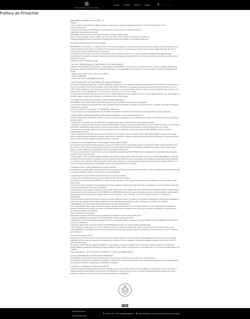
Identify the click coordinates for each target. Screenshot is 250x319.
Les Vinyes (126, 5)
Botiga (147, 5)
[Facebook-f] (123, 305)
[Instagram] (126, 305)
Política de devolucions (79, 316)
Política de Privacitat (78, 311)
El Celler (116, 5)
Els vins (136, 5)
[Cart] (157, 5)
